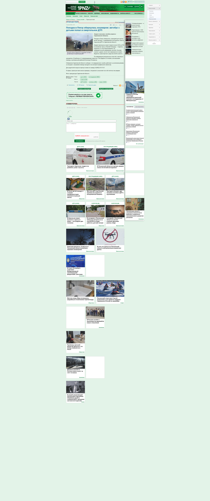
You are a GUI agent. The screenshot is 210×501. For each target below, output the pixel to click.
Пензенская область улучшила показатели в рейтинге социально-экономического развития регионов (134, 214)
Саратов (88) (84, 79)
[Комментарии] (110, 25)
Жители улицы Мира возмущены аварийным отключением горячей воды (80, 298)
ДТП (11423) (84, 82)
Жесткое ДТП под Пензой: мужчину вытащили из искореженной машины (95, 193)
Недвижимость (152, 37)
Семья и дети (152, 33)
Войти (130, 1)
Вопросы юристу (153, 40)
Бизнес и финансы (153, 21)
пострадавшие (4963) (94, 77)
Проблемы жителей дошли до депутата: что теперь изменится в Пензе (75, 347)
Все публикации (139, 143)
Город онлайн (152, 8)
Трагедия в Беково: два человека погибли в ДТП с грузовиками (115, 193)
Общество (151, 17)
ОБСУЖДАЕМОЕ (139, 106)
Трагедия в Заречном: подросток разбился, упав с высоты (78, 166)
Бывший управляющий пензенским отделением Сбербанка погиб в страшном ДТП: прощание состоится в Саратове (75, 397)
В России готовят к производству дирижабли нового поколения (95, 321)
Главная (151, 5)
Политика (151, 11)
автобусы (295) (93, 82)
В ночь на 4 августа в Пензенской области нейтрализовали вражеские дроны (109, 248)
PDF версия (81, 85)
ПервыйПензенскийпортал (72, 8)
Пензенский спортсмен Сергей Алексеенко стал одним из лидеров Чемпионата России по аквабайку (109, 299)
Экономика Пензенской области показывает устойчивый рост (132, 132)
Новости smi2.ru (69, 100)
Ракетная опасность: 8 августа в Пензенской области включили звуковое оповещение (77, 248)
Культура (151, 24)
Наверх (154, 43)
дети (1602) (83, 77)
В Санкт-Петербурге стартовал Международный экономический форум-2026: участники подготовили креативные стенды (75, 272)
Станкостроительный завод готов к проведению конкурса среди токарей (134, 111)
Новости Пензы (70, 19)
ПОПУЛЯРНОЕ (129, 106)
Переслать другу (92, 85)
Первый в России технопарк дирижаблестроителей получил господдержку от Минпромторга (134, 97)
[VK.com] (68, 119)
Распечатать (72, 85)
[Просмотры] (114, 25)
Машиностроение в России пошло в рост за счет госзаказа (75, 371)
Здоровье (151, 27)
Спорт (150, 15)
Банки (82, 402)
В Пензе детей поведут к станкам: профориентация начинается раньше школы (75, 194)
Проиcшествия (152, 18)
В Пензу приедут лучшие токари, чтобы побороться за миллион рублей (134, 125)
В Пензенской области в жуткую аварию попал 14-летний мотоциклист (110, 166)
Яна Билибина (121, 22)
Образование (152, 30)
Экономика (151, 13)
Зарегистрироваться (139, 1)
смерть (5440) (102, 82)
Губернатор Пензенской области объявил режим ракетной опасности (133, 118)
